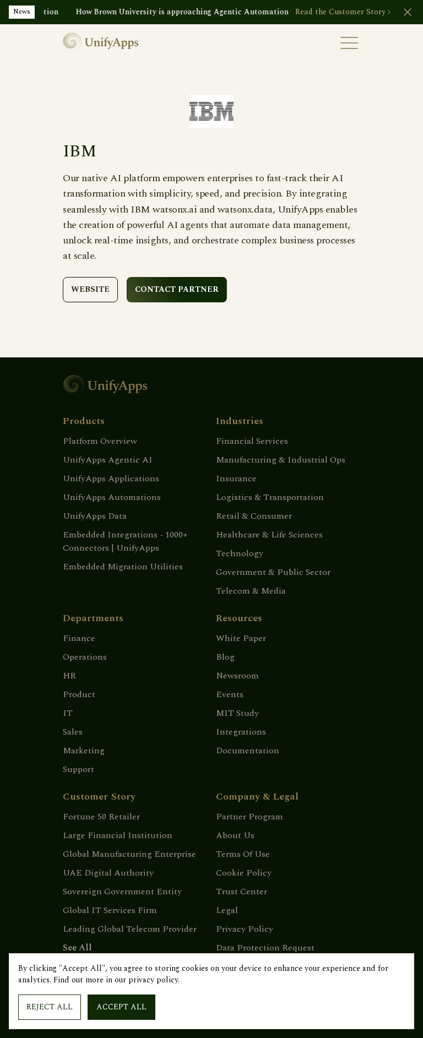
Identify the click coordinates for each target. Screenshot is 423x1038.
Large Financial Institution (117, 835)
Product (79, 694)
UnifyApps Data (95, 516)
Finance (79, 638)
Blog (225, 657)
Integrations (241, 731)
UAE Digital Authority (108, 872)
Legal (227, 910)
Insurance (236, 478)
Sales (73, 731)
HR (69, 675)
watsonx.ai (175, 209)
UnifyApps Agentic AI (108, 459)
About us (235, 835)
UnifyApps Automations (112, 497)
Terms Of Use (243, 854)
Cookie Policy (244, 872)
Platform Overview (100, 441)
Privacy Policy (244, 929)
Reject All (49, 1007)
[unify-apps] (137, 43)
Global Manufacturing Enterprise (129, 854)
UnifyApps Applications (111, 478)
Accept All (121, 1007)
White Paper (241, 638)
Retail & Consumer (254, 516)
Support (78, 769)
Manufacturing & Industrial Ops (280, 459)
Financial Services (252, 441)
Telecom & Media (251, 590)
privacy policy (153, 980)
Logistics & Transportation (270, 497)
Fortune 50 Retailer (101, 816)
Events (229, 694)
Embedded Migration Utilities (123, 566)
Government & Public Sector (273, 572)
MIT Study (237, 713)
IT (68, 713)
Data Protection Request (265, 947)
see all (77, 947)
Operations (85, 657)
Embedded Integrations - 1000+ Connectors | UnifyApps (125, 541)
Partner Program (249, 816)
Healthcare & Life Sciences (269, 534)
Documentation (247, 750)
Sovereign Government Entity (122, 891)
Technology (239, 553)
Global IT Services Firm (110, 910)
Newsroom (237, 675)
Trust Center (241, 891)
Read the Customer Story (340, 12)
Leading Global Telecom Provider (130, 929)
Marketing (84, 750)
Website (90, 289)
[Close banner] (407, 12)
